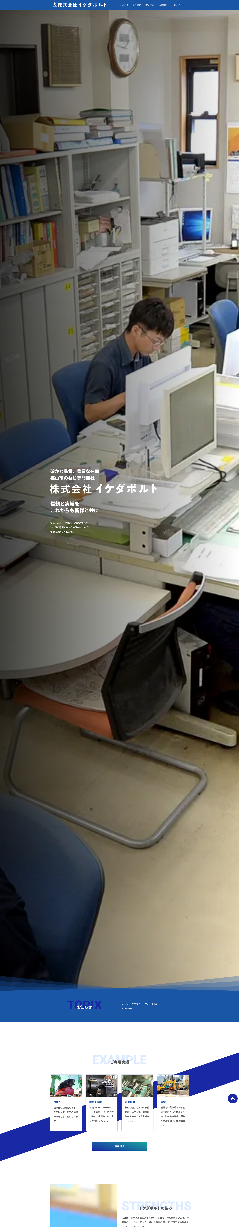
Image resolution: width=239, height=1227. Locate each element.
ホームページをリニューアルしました (139, 1004)
